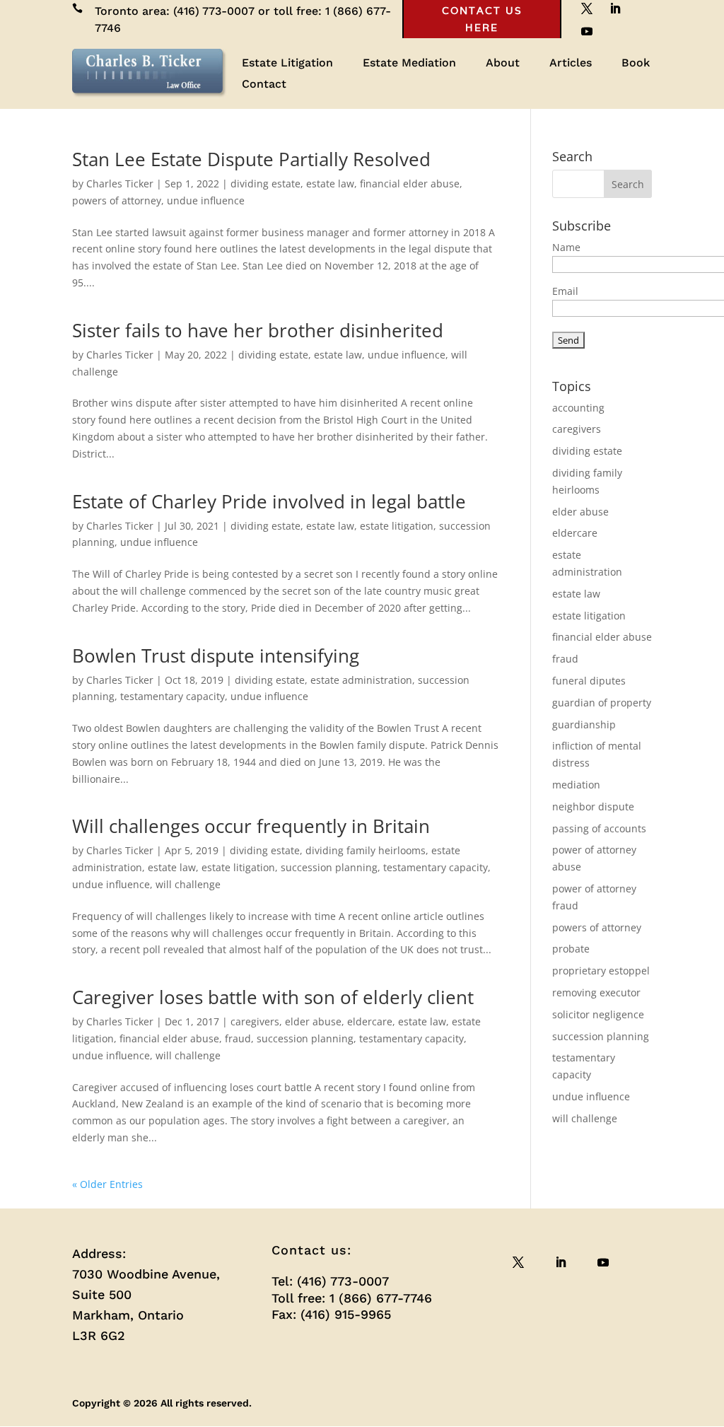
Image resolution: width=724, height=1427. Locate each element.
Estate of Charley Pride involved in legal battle (269, 501)
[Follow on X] (518, 1262)
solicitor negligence (598, 1014)
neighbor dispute (593, 806)
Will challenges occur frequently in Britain (251, 826)
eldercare (369, 1021)
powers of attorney (116, 200)
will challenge (188, 884)
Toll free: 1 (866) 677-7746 (352, 1298)
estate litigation (396, 525)
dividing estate (265, 183)
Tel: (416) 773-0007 (330, 1281)
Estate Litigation (287, 63)
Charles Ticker (119, 183)
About (503, 63)
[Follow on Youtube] (587, 31)
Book (635, 63)
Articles (570, 63)
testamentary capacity (172, 696)
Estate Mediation (409, 63)
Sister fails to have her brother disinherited (257, 330)
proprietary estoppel (601, 970)
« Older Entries (107, 1184)
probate (571, 948)
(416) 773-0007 (214, 11)
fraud (238, 1038)
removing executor (596, 992)
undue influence (206, 200)
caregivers (254, 1021)
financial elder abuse (410, 183)
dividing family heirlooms (365, 850)
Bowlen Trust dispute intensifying (215, 655)
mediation (576, 784)
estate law (330, 183)
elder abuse (313, 1021)
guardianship (584, 724)
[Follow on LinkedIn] (560, 1262)
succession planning (329, 867)
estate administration (361, 680)
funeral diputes (589, 680)
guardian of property (601, 702)
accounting (578, 407)
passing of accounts (599, 828)
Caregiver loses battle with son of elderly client (273, 997)
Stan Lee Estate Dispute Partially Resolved (251, 159)
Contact (264, 85)
